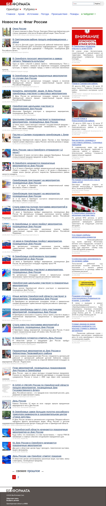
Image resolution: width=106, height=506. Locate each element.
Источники (32, 14)
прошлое (33, 471)
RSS (26, 504)
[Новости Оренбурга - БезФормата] (15, 3)
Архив (21, 14)
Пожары (74, 14)
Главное (10, 14)
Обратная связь (12, 498)
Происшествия (59, 14)
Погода (45, 14)
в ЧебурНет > (88, 14)
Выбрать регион (12, 500)
